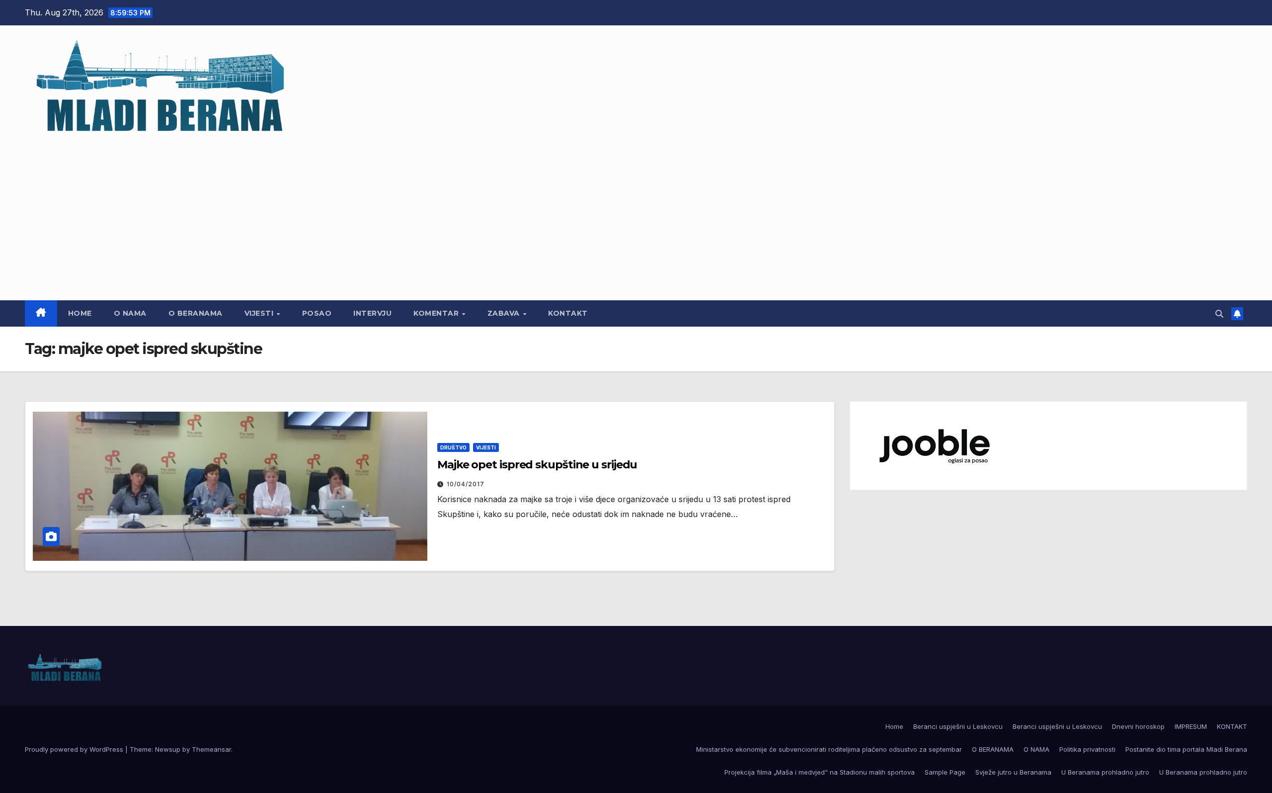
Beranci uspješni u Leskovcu (958, 726)
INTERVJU (372, 313)
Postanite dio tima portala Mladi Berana (1186, 749)
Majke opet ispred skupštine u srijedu (537, 464)
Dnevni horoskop (1138, 726)
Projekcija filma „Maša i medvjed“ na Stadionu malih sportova (819, 772)
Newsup (167, 749)
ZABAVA (504, 313)
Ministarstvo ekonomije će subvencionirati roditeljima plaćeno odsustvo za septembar (829, 749)
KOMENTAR (437, 313)
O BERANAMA (195, 313)
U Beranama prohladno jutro (1105, 772)
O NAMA (130, 313)
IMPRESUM (1191, 726)
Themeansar (211, 749)
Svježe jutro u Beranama (1013, 772)
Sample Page (945, 772)
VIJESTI (260, 313)
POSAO (317, 313)
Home (80, 313)
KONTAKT (568, 313)
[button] (1219, 314)
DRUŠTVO (453, 447)
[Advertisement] (636, 213)
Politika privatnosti (1087, 749)
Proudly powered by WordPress (75, 749)
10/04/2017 (465, 484)
